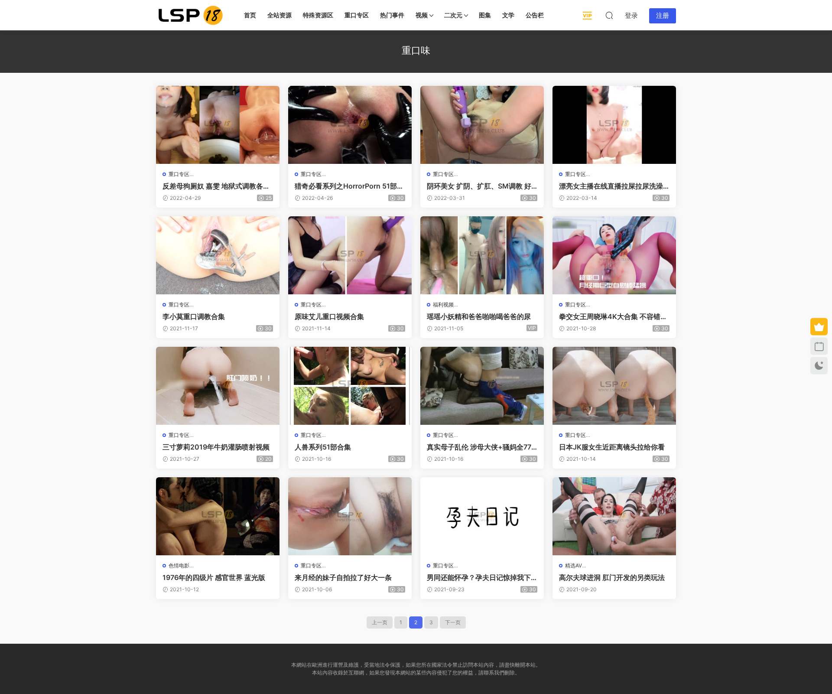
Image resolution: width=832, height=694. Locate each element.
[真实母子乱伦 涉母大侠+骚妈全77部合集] (482, 386)
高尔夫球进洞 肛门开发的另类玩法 (612, 577)
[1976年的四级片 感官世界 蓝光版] (218, 516)
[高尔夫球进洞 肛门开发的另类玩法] (614, 516)
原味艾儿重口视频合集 (329, 316)
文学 (508, 15)
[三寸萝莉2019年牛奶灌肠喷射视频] (218, 386)
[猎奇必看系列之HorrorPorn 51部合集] (350, 125)
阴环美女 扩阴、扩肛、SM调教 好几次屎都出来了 (479, 186)
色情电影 (179, 565)
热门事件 (392, 15)
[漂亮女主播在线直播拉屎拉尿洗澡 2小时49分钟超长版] (614, 125)
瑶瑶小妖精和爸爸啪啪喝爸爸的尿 (479, 316)
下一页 (453, 622)
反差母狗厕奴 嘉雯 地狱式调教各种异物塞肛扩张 (216, 186)
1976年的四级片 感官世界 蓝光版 (213, 577)
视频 (422, 15)
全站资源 (279, 15)
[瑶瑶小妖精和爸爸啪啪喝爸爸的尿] (482, 255)
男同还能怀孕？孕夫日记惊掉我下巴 (479, 577)
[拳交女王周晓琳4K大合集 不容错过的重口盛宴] (614, 255)
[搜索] (609, 15)
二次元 (453, 15)
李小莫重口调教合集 (193, 316)
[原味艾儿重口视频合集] (350, 255)
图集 (485, 15)
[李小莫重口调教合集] (218, 255)
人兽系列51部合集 (323, 447)
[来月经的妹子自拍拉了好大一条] (350, 516)
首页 (250, 15)
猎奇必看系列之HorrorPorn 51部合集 (349, 186)
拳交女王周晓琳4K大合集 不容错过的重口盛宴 (613, 316)
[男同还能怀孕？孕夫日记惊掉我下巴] (482, 516)
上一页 (379, 622)
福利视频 (443, 304)
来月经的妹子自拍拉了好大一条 (343, 577)
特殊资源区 (318, 15)
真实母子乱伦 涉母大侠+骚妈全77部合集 (479, 447)
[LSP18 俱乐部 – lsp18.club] (190, 15)
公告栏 (535, 15)
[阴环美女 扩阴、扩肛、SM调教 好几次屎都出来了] (482, 125)
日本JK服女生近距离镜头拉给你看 (612, 447)
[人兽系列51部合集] (350, 386)
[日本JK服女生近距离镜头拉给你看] (614, 386)
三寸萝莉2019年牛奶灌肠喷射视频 (216, 447)
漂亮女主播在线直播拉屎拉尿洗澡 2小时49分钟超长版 (614, 186)
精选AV (573, 565)
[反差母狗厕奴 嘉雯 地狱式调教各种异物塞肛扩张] (218, 125)
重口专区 (356, 15)
